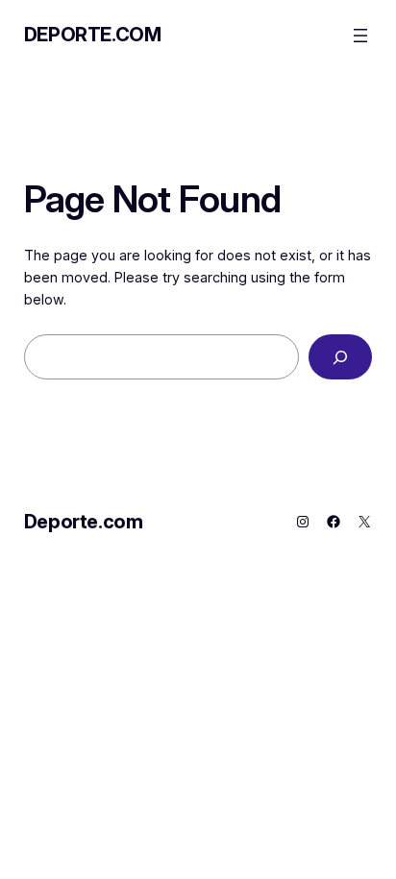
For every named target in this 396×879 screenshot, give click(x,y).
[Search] (340, 356)
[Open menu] (360, 35)
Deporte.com (92, 34)
